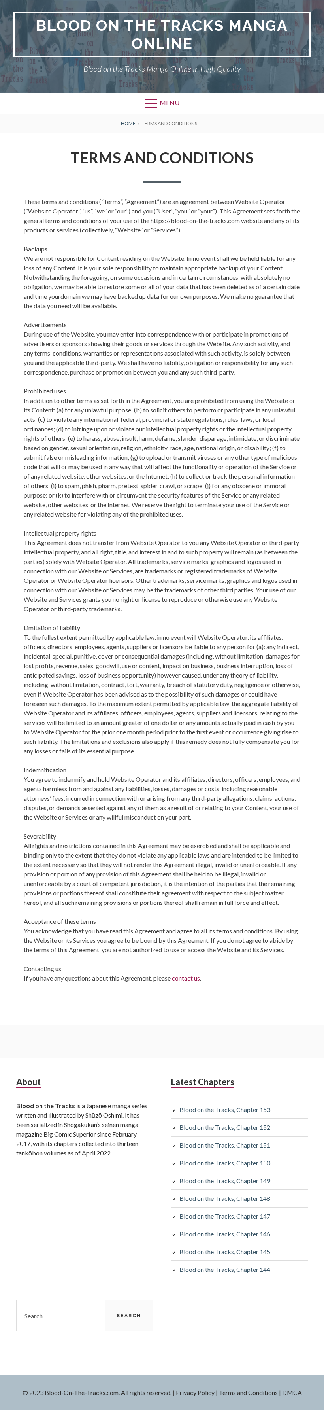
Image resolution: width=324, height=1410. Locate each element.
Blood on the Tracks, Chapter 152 (224, 1127)
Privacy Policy (195, 1392)
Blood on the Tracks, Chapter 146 (224, 1234)
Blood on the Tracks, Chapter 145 (224, 1251)
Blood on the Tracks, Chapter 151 (224, 1145)
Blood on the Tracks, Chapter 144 (224, 1269)
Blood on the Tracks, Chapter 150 (224, 1163)
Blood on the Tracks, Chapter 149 (224, 1180)
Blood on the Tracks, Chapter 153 (224, 1109)
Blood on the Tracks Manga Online (162, 34)
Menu (169, 102)
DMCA (292, 1392)
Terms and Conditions (248, 1392)
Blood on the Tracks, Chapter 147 (224, 1216)
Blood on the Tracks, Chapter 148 (224, 1198)
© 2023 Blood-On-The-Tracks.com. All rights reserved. (97, 1392)
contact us (186, 978)
